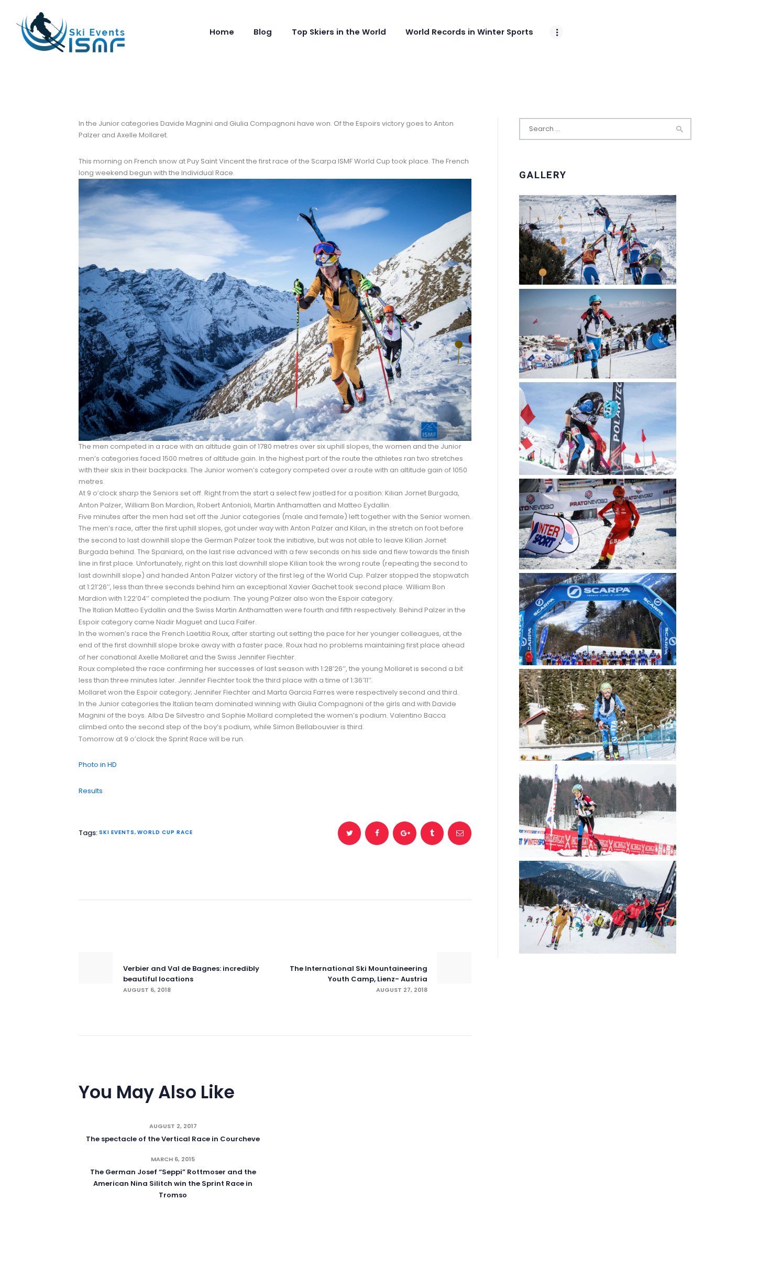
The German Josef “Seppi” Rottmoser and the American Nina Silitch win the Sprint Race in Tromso (173, 1184)
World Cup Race (165, 832)
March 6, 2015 (173, 1159)
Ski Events (117, 832)
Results (91, 791)
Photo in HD (98, 765)
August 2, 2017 (173, 1126)
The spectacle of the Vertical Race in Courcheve (173, 1139)
